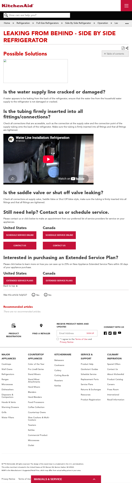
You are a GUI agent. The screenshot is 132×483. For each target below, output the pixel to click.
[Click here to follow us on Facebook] (105, 333)
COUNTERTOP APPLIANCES (36, 356)
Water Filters (8, 417)
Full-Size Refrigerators (47, 23)
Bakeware (59, 360)
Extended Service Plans (19, 281)
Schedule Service (88, 374)
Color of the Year (36, 364)
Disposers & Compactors (7, 395)
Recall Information (115, 399)
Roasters (58, 380)
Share (127, 48)
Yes (37, 295)
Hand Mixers (34, 387)
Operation (103, 23)
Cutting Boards (61, 375)
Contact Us (20, 245)
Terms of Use (81, 339)
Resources (85, 394)
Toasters (32, 425)
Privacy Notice (66, 342)
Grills (4, 412)
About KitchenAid (115, 374)
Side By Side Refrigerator (78, 23)
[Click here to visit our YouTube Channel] (119, 333)
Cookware (59, 365)
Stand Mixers (34, 374)
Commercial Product (37, 435)
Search (6, 15)
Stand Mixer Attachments (34, 380)
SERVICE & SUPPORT (87, 356)
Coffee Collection (36, 407)
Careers (111, 384)
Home (7, 23)
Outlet (31, 445)
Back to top (9, 285)
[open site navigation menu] (126, 5)
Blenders (32, 392)
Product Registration (13, 335)
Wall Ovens (7, 369)
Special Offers (113, 364)
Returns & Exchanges (91, 389)
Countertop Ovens (37, 412)
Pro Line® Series (36, 369)
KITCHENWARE (62, 354)
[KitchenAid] (18, 5)
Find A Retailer (41, 333)
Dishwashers (8, 389)
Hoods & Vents (9, 402)
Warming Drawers (10, 407)
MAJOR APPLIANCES (9, 356)
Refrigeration (23, 23)
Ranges (5, 379)
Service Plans (87, 384)
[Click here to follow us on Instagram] (114, 333)
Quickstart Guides (89, 369)
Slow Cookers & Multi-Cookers (38, 418)
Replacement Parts (90, 379)
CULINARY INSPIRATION (114, 356)
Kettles (31, 430)
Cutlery (57, 370)
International (113, 394)
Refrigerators (8, 374)
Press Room (113, 389)
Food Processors (36, 402)
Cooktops (6, 364)
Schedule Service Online (20, 235)
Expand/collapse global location (127, 22)
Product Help (87, 364)
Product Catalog (115, 379)
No (49, 295)
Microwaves (7, 384)
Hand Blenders (35, 397)
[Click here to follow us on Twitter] (110, 333)
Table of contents (115, 53)
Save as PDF (123, 48)
